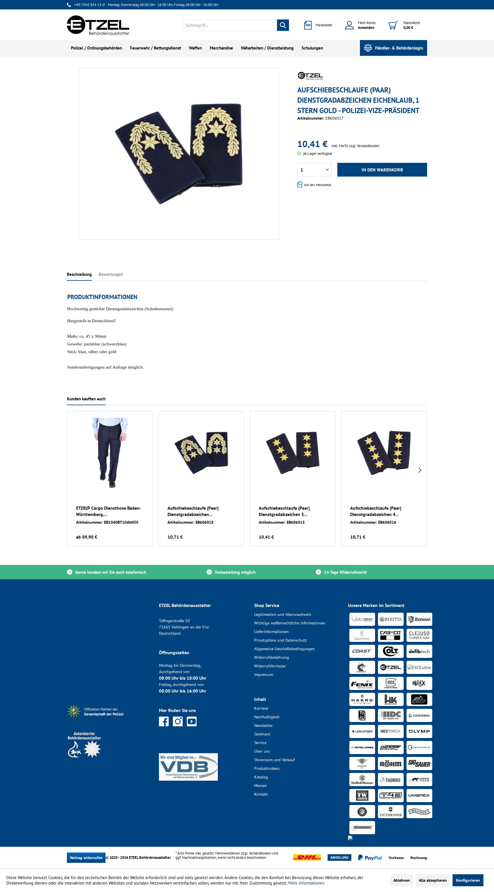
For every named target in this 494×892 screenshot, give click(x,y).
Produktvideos (267, 768)
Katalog (261, 777)
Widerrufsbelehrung (271, 657)
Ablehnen (401, 880)
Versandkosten (260, 853)
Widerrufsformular (270, 665)
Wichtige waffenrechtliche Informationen (289, 623)
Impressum (263, 674)
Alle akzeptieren (433, 880)
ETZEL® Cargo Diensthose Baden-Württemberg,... (108, 511)
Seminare (262, 734)
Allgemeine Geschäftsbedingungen (284, 648)
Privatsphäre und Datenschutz (280, 640)
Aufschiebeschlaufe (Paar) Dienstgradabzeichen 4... (375, 511)
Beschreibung (79, 274)
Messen (260, 785)
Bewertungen (111, 274)
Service (260, 742)
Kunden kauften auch (86, 399)
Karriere (261, 708)
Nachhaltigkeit (267, 716)
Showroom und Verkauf (274, 759)
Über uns (262, 751)
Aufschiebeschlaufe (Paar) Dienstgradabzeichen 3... (284, 511)
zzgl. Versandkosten (364, 145)
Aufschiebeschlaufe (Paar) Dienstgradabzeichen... (193, 511)
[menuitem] (235, 25)
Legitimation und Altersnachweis (282, 614)
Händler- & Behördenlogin (399, 48)
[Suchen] (283, 25)
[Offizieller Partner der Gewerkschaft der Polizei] (108, 719)
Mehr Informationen (306, 883)
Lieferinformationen (271, 631)
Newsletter (263, 725)
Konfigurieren (468, 880)
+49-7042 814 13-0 (89, 4)
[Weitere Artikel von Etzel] (310, 76)
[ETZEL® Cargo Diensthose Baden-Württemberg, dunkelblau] (110, 453)
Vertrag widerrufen (86, 857)
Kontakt (261, 794)
